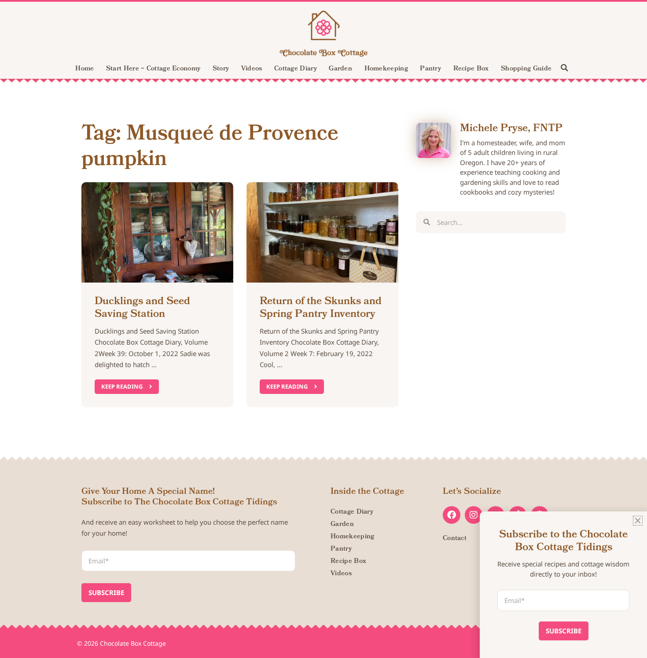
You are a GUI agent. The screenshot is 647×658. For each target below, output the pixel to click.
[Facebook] (451, 515)
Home (84, 69)
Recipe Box (471, 69)
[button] (564, 67)
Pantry (430, 69)
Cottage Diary (295, 69)
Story (221, 69)
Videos (251, 69)
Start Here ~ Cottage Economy (153, 69)
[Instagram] (473, 515)
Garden (340, 69)
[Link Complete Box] (157, 294)
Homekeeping (386, 69)
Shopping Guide (526, 69)
